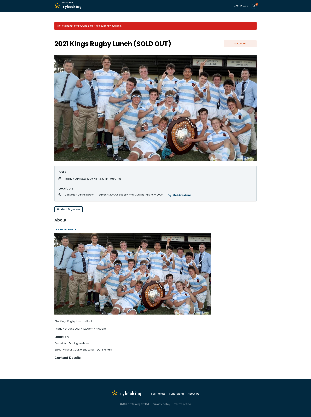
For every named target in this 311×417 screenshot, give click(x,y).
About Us (193, 394)
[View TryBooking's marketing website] (126, 393)
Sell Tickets (158, 394)
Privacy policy (161, 404)
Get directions (182, 195)
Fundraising (176, 394)
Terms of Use (182, 404)
